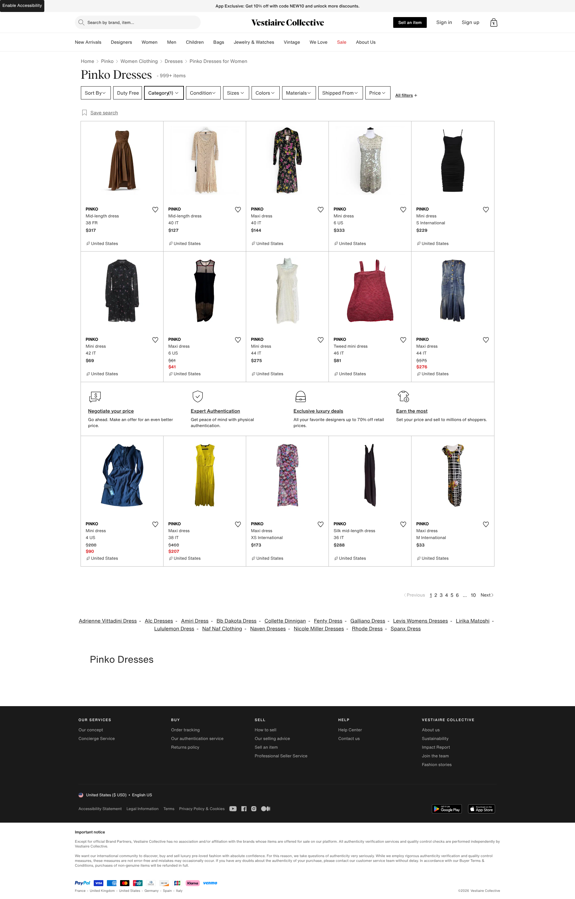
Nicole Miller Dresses (319, 628)
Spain (167, 891)
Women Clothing (139, 61)
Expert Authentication (215, 410)
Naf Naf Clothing (222, 628)
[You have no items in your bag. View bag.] (494, 22)
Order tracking (185, 730)
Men (171, 42)
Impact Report (436, 747)
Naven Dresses (268, 628)
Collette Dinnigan (285, 621)
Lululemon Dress (174, 628)
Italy (179, 891)
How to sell (265, 730)
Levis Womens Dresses (420, 621)
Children (195, 42)
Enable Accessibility (22, 5)
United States (129, 891)
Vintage (292, 42)
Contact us (349, 738)
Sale (341, 42)
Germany (151, 891)
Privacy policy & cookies (202, 809)
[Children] (208, 42)
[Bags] (228, 42)
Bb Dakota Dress (236, 621)
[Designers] (136, 42)
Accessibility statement (100, 809)
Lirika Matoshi (472, 621)
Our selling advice (272, 738)
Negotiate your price (111, 410)
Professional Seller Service (281, 756)
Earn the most (412, 410)
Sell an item (410, 22)
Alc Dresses (159, 621)
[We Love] (332, 42)
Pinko (107, 61)
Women (150, 42)
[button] (494, 22)
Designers (121, 42)
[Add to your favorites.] (155, 209)
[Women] (162, 42)
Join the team (435, 756)
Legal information (142, 809)
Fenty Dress (328, 621)
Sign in (444, 22)
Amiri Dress (194, 621)
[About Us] (380, 42)
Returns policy (185, 747)
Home (87, 61)
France (80, 891)
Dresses (174, 61)
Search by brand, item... (110, 22)
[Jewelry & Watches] (278, 42)
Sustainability (435, 738)
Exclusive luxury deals (318, 410)
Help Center (350, 730)
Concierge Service (96, 738)
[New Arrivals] (106, 42)
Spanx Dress (406, 628)
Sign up (470, 22)
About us (431, 730)
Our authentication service (197, 738)
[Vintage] (304, 42)
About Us (366, 42)
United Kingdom (102, 891)
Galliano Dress (367, 621)
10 (473, 595)
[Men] (181, 42)
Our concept (90, 730)
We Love (319, 42)
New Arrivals (88, 42)
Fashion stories (437, 765)
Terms (168, 809)
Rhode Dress (367, 628)
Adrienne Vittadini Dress (108, 621)
